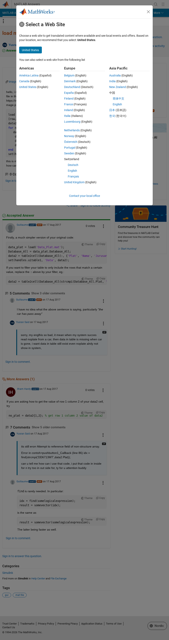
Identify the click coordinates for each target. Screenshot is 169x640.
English (72, 170)
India (112, 81)
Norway (69, 136)
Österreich (70, 141)
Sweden (69, 153)
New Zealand (117, 87)
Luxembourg (72, 121)
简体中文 (118, 98)
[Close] (148, 12)
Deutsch (73, 165)
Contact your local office (84, 195)
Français (73, 176)
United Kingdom (74, 182)
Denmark (70, 81)
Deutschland (72, 87)
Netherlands (72, 130)
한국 (112, 115)
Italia (67, 115)
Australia (115, 75)
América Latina (29, 75)
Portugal (69, 147)
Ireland (68, 110)
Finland (69, 98)
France (68, 104)
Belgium (69, 75)
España (69, 92)
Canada (24, 81)
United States (27, 87)
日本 (112, 110)
